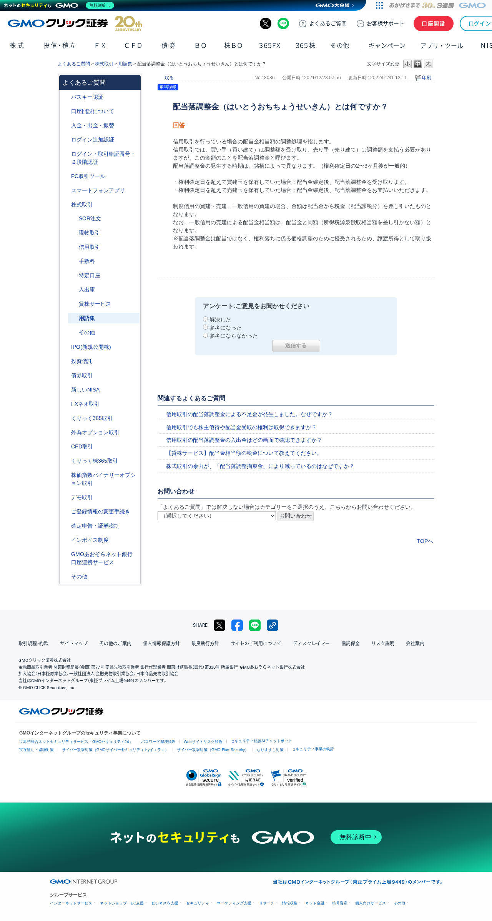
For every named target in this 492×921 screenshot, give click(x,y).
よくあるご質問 (74, 64)
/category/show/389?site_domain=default (65, 375)
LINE (283, 23)
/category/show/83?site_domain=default (73, 233)
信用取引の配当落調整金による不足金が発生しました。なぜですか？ (249, 414)
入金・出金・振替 (92, 125)
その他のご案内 (115, 643)
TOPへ (425, 541)
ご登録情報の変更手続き (100, 511)
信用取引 (89, 247)
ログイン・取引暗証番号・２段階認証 (103, 158)
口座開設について (92, 111)
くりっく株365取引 (94, 461)
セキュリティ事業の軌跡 (313, 749)
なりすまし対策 (270, 750)
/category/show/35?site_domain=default (65, 418)
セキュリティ (197, 903)
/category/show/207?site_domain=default (65, 176)
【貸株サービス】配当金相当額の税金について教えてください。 (244, 453)
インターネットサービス (71, 903)
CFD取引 (82, 446)
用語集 (125, 64)
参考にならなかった (233, 336)
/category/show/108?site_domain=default (73, 304)
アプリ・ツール (441, 45)
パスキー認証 (87, 97)
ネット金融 (314, 903)
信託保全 (350, 643)
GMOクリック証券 (75, 23)
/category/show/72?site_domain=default (65, 205)
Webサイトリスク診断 (203, 741)
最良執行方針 (205, 643)
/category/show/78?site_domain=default (73, 290)
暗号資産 (339, 903)
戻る (169, 77)
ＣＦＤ (133, 45)
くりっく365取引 (92, 418)
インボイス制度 (90, 540)
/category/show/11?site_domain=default (65, 447)
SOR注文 (90, 218)
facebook (237, 625)
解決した (220, 319)
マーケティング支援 (234, 903)
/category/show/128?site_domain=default (65, 554)
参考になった (225, 328)
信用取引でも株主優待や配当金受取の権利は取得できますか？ (241, 427)
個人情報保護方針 (161, 643)
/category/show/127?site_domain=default (65, 526)
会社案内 (415, 643)
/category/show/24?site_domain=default (65, 404)
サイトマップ (74, 643)
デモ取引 (82, 497)
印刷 (426, 77)
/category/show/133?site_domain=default (65, 475)
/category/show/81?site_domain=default (73, 261)
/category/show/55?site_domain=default (65, 126)
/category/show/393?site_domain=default (65, 390)
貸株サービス (95, 304)
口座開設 (433, 23)
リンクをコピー (272, 625)
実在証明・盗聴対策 (36, 750)
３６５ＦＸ (269, 45)
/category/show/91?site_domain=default (65, 111)
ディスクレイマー (311, 643)
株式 (17, 45)
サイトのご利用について (256, 643)
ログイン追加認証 (92, 140)
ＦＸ (100, 45)
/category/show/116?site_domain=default (65, 361)
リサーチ (266, 903)
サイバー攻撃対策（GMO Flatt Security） (213, 750)
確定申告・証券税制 (95, 526)
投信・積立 (60, 45)
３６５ (305, 45)
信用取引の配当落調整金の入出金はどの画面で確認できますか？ (244, 440)
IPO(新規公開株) (91, 347)
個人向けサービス (370, 903)
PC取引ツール (88, 176)
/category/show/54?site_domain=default (65, 154)
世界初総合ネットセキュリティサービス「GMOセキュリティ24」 (76, 741)
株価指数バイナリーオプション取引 (103, 479)
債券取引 (82, 375)
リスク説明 (382, 643)
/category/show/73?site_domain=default (65, 347)
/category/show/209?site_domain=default (65, 497)
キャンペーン (387, 45)
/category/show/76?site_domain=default (73, 247)
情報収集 (290, 903)
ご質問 (328, 23)
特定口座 (89, 275)
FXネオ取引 (85, 404)
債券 (169, 45)
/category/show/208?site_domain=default (65, 191)
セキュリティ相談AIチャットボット (261, 741)
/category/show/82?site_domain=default (73, 275)
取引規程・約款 (33, 643)
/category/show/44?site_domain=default (65, 577)
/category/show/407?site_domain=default (65, 461)
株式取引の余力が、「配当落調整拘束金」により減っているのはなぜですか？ (260, 466)
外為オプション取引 (95, 432)
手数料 (87, 261)
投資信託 (82, 361)
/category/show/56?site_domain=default (65, 512)
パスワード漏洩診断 (158, 741)
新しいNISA (85, 389)
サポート (385, 23)
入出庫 (87, 289)
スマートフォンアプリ (98, 190)
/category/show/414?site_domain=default (65, 97)
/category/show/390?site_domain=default (65, 540)
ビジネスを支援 (164, 903)
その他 (87, 332)
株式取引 (104, 64)
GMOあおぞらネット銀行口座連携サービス (102, 558)
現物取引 (89, 233)
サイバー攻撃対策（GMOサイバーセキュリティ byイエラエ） (115, 750)
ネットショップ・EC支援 (122, 903)
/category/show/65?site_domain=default (65, 432)
